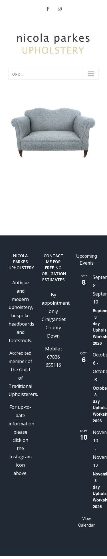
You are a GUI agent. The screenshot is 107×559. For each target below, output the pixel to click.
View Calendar (86, 522)
